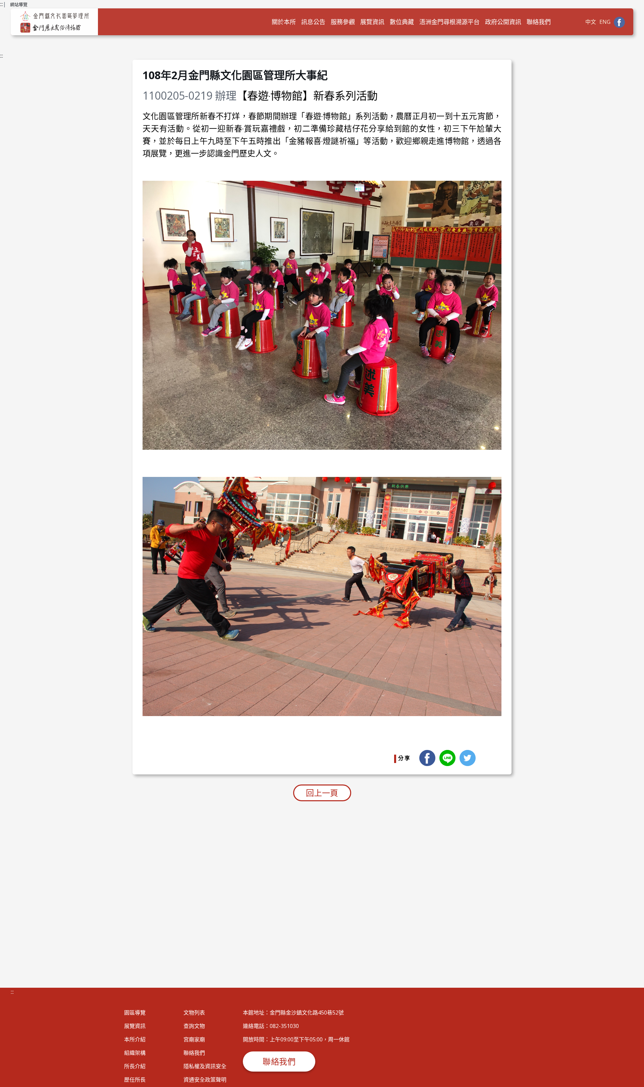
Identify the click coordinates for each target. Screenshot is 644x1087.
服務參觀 (343, 22)
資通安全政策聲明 (204, 1079)
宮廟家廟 (194, 1039)
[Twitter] (468, 757)
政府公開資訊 (503, 22)
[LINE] (447, 757)
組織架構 (135, 1052)
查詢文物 (194, 1026)
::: (1, 4)
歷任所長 (135, 1079)
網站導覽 (19, 4)
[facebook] (427, 757)
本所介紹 (135, 1039)
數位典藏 (402, 22)
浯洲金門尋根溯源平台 (449, 22)
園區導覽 (135, 1012)
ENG (604, 21)
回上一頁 (322, 792)
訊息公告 (313, 22)
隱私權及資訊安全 (204, 1066)
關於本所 (284, 22)
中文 (590, 21)
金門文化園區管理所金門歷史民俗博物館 (54, 21)
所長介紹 (135, 1066)
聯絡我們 (539, 22)
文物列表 (194, 1012)
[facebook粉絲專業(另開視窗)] (619, 21)
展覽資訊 (372, 22)
